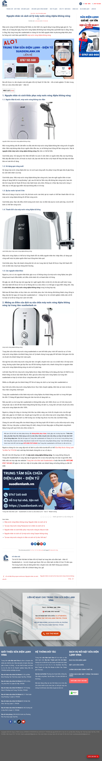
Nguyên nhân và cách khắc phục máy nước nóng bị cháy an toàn (26, 530)
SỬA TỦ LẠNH (53, 9)
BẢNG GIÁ (75, 9)
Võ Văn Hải (45, 21)
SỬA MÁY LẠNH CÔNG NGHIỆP (39, 9)
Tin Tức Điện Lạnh (41, 13)
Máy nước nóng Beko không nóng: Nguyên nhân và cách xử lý (25, 522)
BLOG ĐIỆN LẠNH (84, 9)
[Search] (80, 3)
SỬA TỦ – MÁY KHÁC (64, 9)
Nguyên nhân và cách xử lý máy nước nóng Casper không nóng (26, 533)
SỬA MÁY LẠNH (25, 9)
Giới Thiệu (17, 9)
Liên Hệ (93, 9)
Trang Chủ (9, 9)
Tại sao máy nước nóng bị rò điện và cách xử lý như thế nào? (25, 537)
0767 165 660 (7, 463)
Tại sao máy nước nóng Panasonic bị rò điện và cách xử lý (24, 526)
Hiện (12, 90)
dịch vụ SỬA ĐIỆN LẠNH (77, 660)
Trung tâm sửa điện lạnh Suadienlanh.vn (40, 460)
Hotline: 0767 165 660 (79, 680)
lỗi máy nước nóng (53, 550)
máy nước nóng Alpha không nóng (39, 35)
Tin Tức (33, 13)
